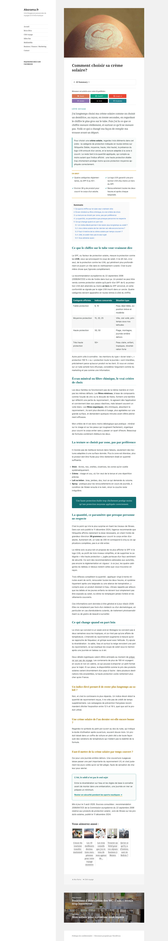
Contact (26, 50)
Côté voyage (28, 34)
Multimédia (28, 42)
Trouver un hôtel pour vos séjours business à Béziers (113, 849)
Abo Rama (77, 879)
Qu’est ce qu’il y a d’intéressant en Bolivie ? (124, 849)
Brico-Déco (28, 31)
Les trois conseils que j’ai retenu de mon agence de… (101, 851)
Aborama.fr (31, 9)
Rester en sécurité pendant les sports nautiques (97, 795)
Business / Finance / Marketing (35, 46)
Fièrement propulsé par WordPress (107, 936)
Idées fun (27, 38)
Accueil (26, 27)
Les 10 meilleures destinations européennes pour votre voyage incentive (89, 854)
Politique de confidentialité (82, 936)
